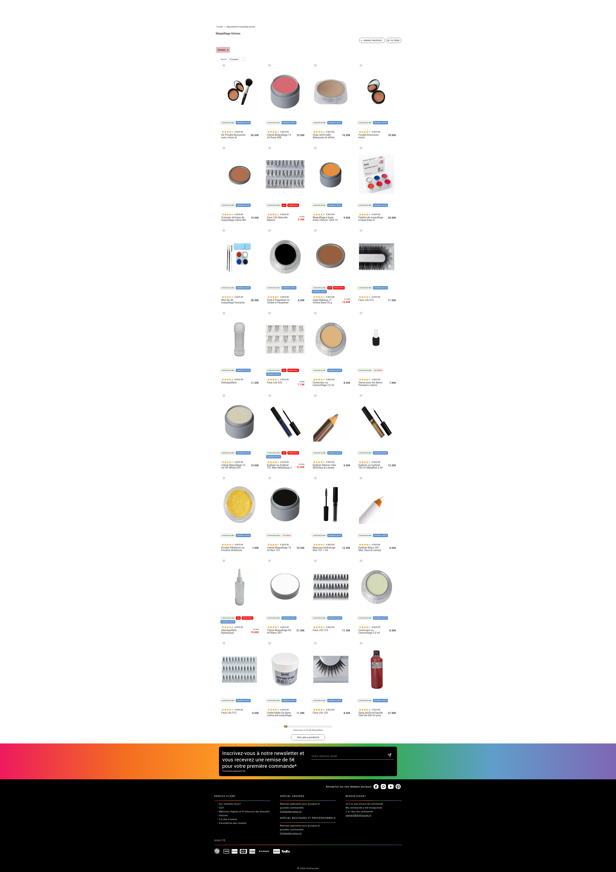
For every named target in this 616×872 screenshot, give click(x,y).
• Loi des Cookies (227, 819)
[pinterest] (398, 786)
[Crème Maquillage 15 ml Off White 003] (223, 396)
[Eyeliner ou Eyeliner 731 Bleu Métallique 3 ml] (269, 396)
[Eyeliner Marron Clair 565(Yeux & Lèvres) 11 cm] (314, 396)
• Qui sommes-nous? (229, 803)
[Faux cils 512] (223, 644)
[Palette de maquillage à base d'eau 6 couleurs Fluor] (360, 148)
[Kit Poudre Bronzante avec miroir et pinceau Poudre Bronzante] (223, 66)
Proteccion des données (256, 811)
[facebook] (376, 786)
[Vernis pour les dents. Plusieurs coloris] (360, 313)
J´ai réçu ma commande (359, 811)
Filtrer (395, 40)
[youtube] (391, 786)
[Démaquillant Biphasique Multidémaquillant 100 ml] (223, 561)
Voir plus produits (308, 737)
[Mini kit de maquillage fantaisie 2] (223, 231)
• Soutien (222, 815)
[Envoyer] (389, 755)
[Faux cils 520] (269, 313)
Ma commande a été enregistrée (364, 807)
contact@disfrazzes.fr (358, 815)
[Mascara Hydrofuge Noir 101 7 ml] (314, 478)
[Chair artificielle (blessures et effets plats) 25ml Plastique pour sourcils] (314, 66)
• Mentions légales (228, 811)
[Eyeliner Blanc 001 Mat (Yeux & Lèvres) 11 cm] (360, 478)
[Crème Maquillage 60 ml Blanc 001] (269, 561)
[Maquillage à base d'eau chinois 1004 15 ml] (314, 148)
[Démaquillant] (223, 313)
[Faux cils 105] (314, 644)
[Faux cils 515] (360, 231)
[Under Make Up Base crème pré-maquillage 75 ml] (269, 644)
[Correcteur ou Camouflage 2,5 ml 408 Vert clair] (360, 561)
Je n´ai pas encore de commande (364, 803)
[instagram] (383, 786)
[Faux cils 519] (314, 561)
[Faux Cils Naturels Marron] (269, 148)
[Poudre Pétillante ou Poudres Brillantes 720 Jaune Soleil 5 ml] (223, 478)
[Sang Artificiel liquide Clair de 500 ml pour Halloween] (360, 644)
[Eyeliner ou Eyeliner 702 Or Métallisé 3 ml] (360, 396)
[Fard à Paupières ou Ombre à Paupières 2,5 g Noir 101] (269, 231)
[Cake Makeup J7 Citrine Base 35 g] (314, 231)
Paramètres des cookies (232, 823)
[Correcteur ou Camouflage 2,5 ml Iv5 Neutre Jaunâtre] (314, 313)
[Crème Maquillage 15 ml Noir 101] (269, 478)
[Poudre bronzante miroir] (360, 66)
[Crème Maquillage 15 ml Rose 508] (269, 66)
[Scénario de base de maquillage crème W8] (223, 148)
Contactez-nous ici (291, 811)
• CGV (220, 807)
